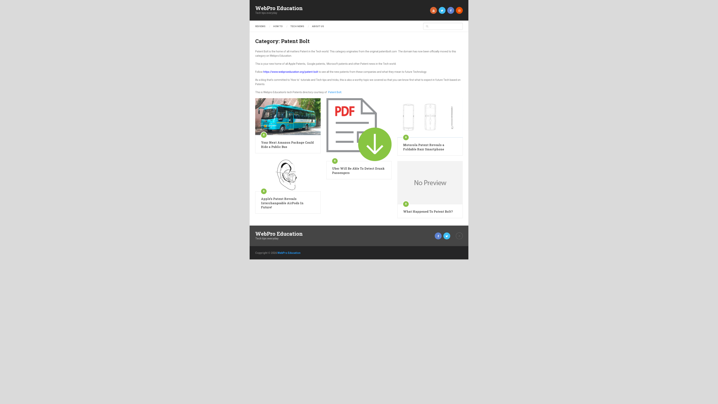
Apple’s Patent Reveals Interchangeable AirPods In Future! (282, 203)
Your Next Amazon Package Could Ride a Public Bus (287, 144)
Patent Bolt (334, 92)
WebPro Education (279, 8)
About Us (318, 26)
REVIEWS (260, 26)
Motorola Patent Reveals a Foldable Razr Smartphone (423, 147)
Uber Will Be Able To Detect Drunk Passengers (358, 170)
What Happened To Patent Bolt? (428, 211)
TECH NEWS (297, 26)
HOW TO (278, 26)
